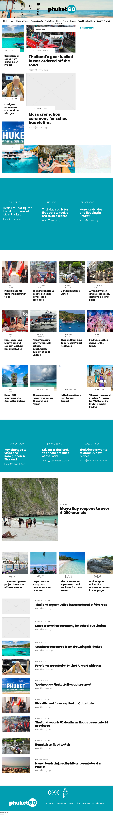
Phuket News (8, 21)
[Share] (3, 812)
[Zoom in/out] (7, 812)
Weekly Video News (86, 21)
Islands (73, 21)
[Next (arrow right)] (3, 814)
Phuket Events (37, 21)
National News (22, 21)
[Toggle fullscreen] (5, 812)
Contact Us (61, 803)
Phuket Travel (62, 21)
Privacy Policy (74, 803)
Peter (31, 70)
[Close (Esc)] (1, 812)
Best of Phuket (103, 21)
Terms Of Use (88, 803)
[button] (36, 25)
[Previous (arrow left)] (1, 814)
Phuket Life (49, 21)
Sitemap (100, 803)
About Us (50, 803)
